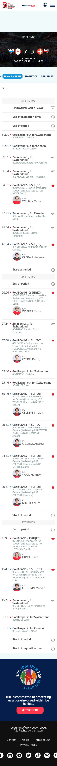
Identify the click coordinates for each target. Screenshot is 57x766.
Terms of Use (42, 739)
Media (25, 739)
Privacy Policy (28, 744)
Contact (11, 739)
